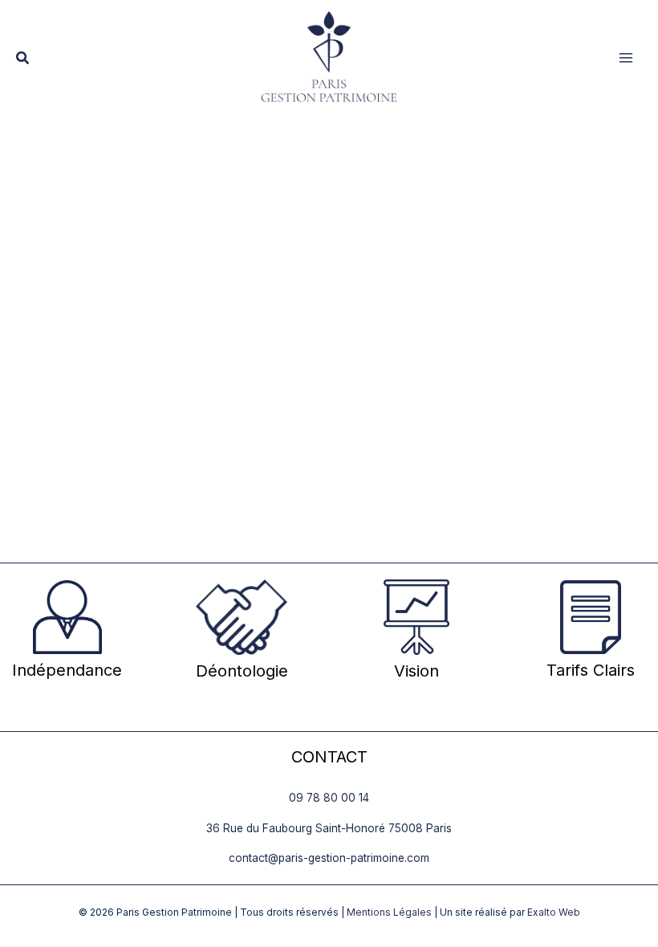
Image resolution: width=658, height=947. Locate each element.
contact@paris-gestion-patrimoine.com (329, 857)
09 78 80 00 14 (329, 797)
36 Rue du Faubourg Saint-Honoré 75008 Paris (329, 828)
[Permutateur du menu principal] (626, 58)
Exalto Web (553, 912)
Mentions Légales (389, 912)
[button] (23, 58)
